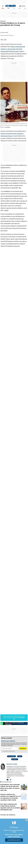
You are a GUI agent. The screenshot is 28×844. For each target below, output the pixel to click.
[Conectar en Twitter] (10, 780)
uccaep (19, 756)
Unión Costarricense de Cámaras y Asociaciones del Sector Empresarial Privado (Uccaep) (13, 49)
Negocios (3, 21)
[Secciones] (2, 6)
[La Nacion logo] (10, 6)
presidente (14, 759)
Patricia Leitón (5, 32)
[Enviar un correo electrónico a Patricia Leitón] (7, 780)
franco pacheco (11, 756)
